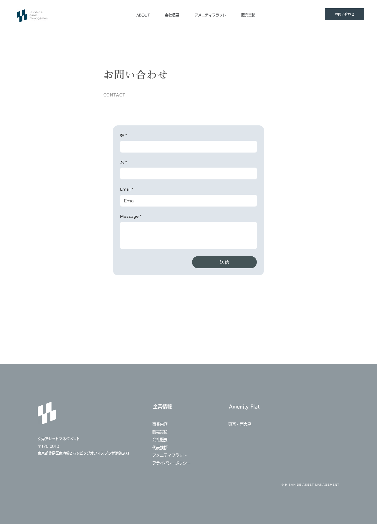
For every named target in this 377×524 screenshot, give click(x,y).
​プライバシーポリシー (171, 463)
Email (126, 189)
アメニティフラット (171, 455)
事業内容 (160, 424)
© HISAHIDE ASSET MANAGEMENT (310, 484)
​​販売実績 (160, 432)
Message (130, 216)
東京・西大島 (239, 424)
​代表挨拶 (160, 448)
